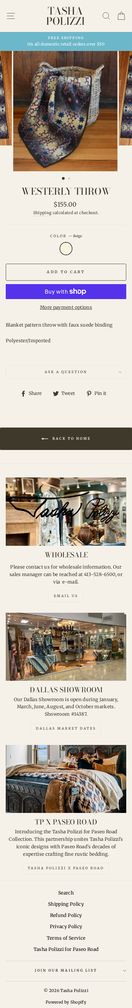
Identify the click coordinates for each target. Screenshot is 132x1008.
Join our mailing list (66, 970)
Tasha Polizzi (65, 16)
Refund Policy (66, 915)
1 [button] (63, 178)
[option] (66, 41)
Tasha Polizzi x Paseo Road (66, 868)
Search (66, 893)
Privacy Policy (66, 926)
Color (66, 236)
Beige (66, 249)
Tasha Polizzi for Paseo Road (66, 949)
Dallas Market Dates (66, 728)
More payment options (66, 307)
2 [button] (69, 179)
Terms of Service (66, 938)
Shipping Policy (66, 904)
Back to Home (71, 438)
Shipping (42, 212)
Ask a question (66, 372)
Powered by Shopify (66, 1002)
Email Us (66, 596)
